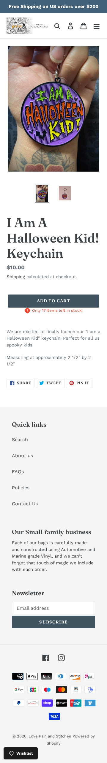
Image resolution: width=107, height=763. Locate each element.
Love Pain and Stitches (50, 736)
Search (20, 439)
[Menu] (96, 25)
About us (22, 455)
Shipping (16, 276)
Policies (20, 487)
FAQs (18, 471)
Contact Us (25, 503)
